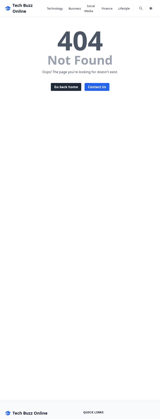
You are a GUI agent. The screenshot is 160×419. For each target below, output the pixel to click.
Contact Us (97, 87)
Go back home (66, 87)
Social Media (89, 8)
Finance (107, 8)
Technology (55, 8)
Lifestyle (124, 8)
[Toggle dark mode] (151, 8)
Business (75, 8)
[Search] (141, 8)
